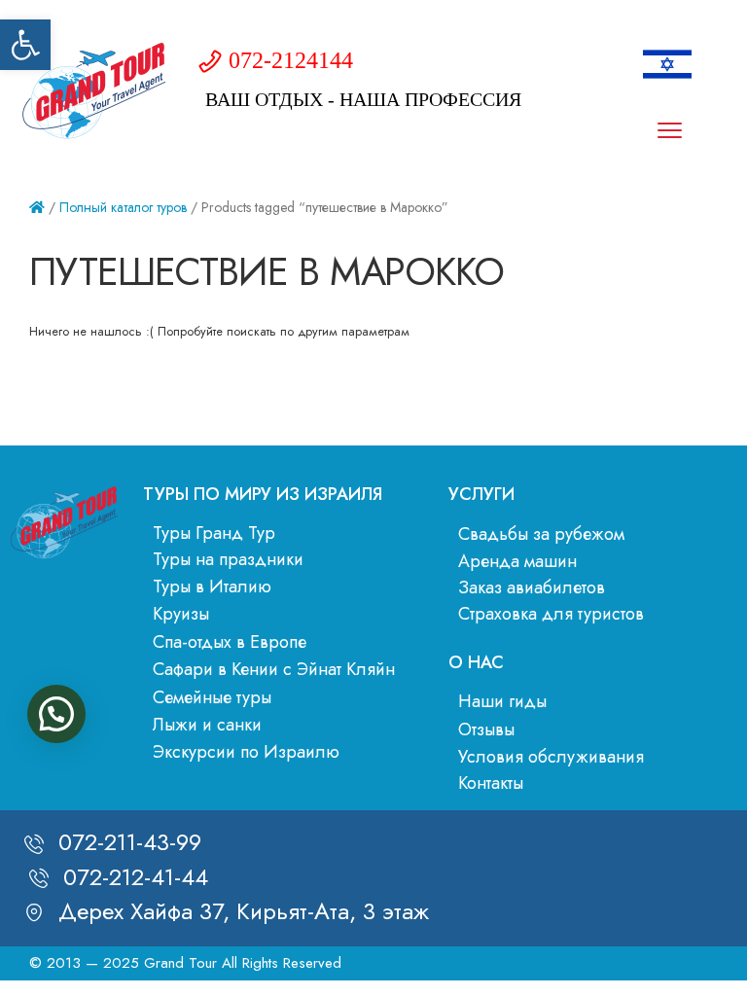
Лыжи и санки (207, 724)
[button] (25, 44)
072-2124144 (291, 60)
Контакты (490, 783)
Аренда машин (517, 561)
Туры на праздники (228, 559)
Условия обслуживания (551, 756)
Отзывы (486, 729)
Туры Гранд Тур (214, 533)
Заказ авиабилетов (531, 587)
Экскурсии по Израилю (246, 752)
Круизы (181, 613)
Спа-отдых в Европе (229, 642)
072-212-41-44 (135, 877)
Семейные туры (212, 697)
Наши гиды (502, 701)
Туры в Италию (212, 586)
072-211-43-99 (129, 842)
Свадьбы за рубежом (541, 534)
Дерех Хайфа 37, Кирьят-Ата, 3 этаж (243, 911)
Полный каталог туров (123, 207)
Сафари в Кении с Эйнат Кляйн (274, 669)
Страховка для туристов (551, 613)
